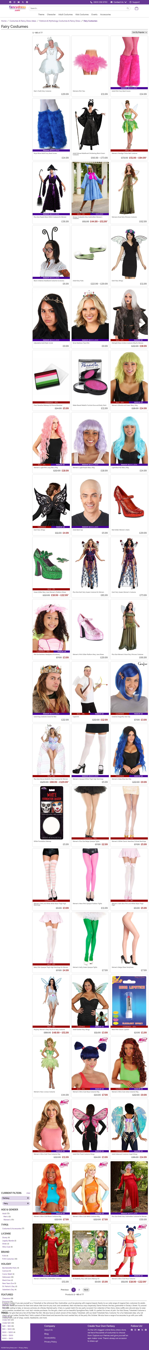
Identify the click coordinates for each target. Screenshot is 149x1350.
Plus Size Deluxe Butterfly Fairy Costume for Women (51, 779)
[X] (23, 2)
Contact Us (119, 2)
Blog (46, 1334)
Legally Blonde (8, 1241)
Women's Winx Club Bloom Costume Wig (47, 1216)
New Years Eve (8, 1283)
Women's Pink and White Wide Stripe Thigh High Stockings (50, 904)
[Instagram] (14, 2)
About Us (48, 1330)
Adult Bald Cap (78, 530)
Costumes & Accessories (11, 1229)
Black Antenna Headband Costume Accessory (49, 281)
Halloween (6, 1277)
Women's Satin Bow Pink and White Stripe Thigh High (127, 904)
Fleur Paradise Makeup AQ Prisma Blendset (48, 405)
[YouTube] (19, 2)
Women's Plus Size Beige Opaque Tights (86, 841)
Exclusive (5, 1302)
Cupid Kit (76, 717)
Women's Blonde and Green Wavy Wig (125, 405)
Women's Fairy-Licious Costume (44, 1092)
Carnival (5, 1271)
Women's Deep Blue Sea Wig (121, 779)
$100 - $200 (7, 1332)
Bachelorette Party (9, 1268)
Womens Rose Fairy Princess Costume (124, 217)
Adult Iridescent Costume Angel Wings (124, 1154)
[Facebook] (10, 2)
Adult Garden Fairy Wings (81, 1029)
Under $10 (6, 1320)
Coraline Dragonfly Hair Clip (121, 717)
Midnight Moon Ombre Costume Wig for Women (127, 343)
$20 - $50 (6, 1326)
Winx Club (6, 1247)
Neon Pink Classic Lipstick (120, 1029)
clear (28, 1193)
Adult (4, 1213)
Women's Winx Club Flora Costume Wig (47, 1154)
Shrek (4, 1244)
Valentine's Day (8, 1290)
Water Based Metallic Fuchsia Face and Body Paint (89, 405)
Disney (4, 1238)
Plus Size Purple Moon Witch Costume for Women (50, 217)
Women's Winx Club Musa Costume (123, 1279)
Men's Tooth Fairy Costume (42, 91)
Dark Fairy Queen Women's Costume (124, 592)
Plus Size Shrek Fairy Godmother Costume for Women (129, 1216)
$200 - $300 (7, 1335)
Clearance (6, 1298)
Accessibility (50, 1338)
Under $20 (6, 1323)
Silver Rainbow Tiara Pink (81, 343)
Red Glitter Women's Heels (121, 530)
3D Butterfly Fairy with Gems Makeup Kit (86, 1279)
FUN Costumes (8, 1259)
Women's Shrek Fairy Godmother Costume (47, 1279)
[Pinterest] (27, 2)
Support (136, 2)
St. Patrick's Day (8, 1286)
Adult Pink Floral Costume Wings (84, 1154)
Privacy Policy (50, 1342)
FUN (4, 1256)
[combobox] (77, 8)
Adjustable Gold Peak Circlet (43, 343)
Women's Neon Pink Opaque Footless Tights (87, 903)
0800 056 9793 (100, 2)
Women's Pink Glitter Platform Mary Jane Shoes (88, 654)
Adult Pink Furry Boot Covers (121, 91)
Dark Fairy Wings (117, 281)
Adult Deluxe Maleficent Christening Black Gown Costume (89, 154)
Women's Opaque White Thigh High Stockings (88, 779)
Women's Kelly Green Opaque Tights (85, 967)
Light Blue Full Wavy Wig (120, 467)
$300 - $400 (7, 1339)
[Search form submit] (127, 8)
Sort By (138, 32)
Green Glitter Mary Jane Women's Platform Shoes (50, 592)
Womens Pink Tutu (79, 91)
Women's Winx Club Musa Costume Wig (86, 1092)
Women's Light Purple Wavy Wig (84, 467)
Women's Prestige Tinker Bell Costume (124, 153)
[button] (136, 8)
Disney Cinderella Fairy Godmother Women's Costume (87, 217)
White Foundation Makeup (42, 841)
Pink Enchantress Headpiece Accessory (47, 654)
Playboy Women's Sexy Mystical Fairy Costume (49, 1029)
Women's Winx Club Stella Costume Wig (86, 1216)
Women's (7, 1220)
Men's (5, 1217)
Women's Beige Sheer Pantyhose (122, 967)
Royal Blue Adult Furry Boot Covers (45, 153)
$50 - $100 (7, 1329)
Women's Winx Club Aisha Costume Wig (125, 1092)
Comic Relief (7, 1274)
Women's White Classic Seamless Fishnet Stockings (129, 841)
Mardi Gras (6, 1280)
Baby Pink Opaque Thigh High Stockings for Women (51, 967)
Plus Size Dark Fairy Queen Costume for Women (88, 592)
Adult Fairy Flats (78, 281)
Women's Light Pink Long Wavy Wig (46, 467)
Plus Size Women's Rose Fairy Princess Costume (127, 654)
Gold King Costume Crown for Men (45, 717)
